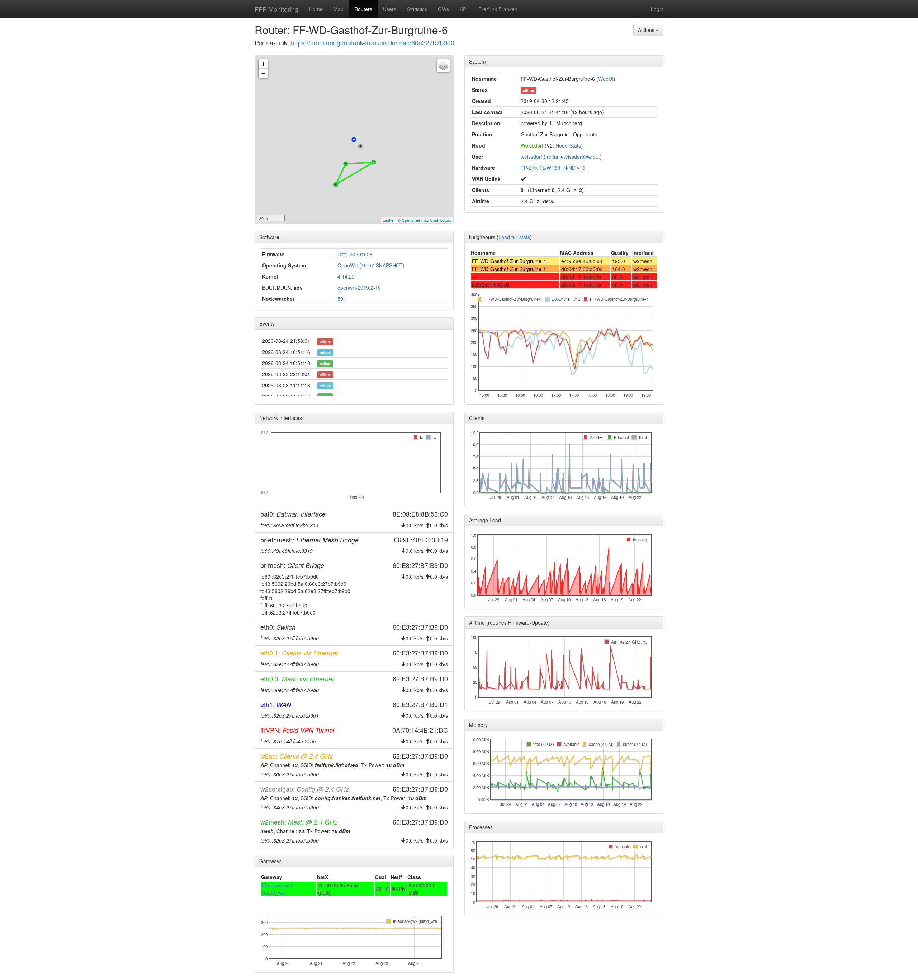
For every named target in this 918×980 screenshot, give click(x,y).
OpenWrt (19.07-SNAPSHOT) (370, 265)
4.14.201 (347, 276)
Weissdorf (532, 145)
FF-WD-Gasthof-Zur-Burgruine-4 (509, 261)
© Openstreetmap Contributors (424, 220)
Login (657, 9)
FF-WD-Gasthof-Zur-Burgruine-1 (509, 268)
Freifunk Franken (497, 9)
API (464, 9)
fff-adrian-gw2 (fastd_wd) (277, 889)
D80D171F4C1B (490, 284)
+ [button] (263, 63)
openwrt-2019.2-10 (359, 287)
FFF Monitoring (276, 9)
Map (338, 9)
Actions (647, 29)
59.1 (342, 298)
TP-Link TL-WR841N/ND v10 (553, 167)
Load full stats (514, 237)
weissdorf (531, 156)
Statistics (417, 9)
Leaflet (388, 220)
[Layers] (443, 65)
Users (389, 9)
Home (316, 9)
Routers (363, 9)
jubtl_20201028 (355, 254)
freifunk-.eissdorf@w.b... (572, 156)
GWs (443, 9)
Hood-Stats (568, 145)
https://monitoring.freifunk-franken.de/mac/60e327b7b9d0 (372, 42)
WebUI (606, 78)
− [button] (263, 73)
